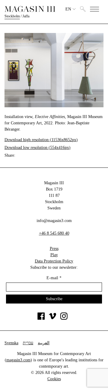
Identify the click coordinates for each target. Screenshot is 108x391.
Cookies (54, 379)
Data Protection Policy (54, 261)
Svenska (11, 343)
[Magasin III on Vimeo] (52, 318)
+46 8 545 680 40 (54, 233)
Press (54, 248)
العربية (44, 343)
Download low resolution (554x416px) (37, 147)
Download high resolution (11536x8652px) (41, 140)
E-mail (54, 278)
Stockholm (12, 16)
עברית (28, 343)
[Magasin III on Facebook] (41, 318)
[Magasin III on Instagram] (64, 318)
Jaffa (25, 16)
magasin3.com (18, 360)
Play (54, 255)
